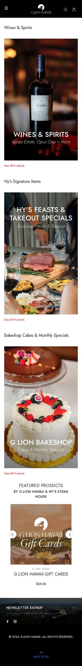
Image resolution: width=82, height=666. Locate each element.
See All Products (14, 166)
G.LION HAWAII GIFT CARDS (41, 574)
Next (70, 534)
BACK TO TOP (41, 657)
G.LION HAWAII (41, 569)
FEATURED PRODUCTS (41, 486)
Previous (12, 534)
